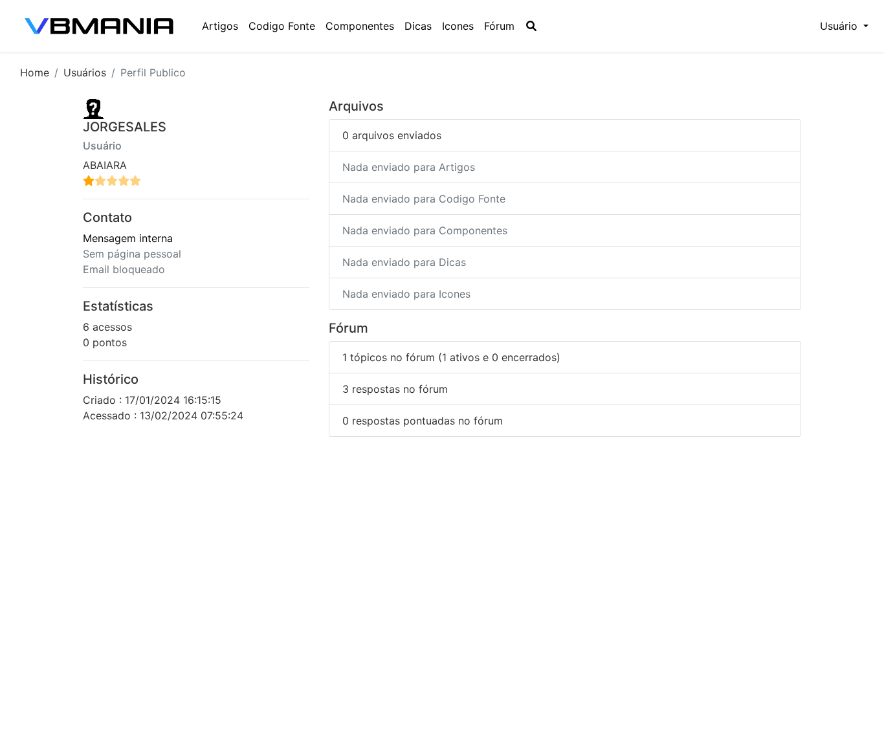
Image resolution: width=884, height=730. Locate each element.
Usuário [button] (840, 25)
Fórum (499, 25)
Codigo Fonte (282, 25)
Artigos (220, 25)
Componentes (360, 25)
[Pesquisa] (531, 26)
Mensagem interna (128, 238)
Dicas (418, 25)
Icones (458, 25)
